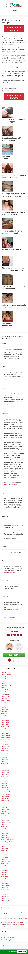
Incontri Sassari (5, 855)
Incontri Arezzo (5, 683)
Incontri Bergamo (5, 700)
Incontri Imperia (5, 766)
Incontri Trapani (5, 874)
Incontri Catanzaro (6, 726)
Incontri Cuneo (5, 742)
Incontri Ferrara (5, 748)
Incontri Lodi (4, 783)
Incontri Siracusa (5, 861)
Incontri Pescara (5, 822)
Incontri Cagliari (5, 713)
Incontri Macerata (5, 787)
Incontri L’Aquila (5, 770)
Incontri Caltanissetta (6, 716)
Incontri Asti (4, 687)
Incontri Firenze (5, 750)
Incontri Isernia (5, 768)
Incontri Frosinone (5, 757)
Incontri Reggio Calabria (7, 839)
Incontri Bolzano (5, 707)
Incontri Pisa (4, 826)
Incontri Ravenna (5, 837)
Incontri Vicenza (5, 900)
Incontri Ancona (5, 676)
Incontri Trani (4, 872)
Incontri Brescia (5, 709)
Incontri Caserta (5, 722)
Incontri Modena (5, 798)
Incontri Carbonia (5, 720)
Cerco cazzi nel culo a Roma (15, 922)
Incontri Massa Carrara (7, 792)
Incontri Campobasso (6, 718)
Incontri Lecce (4, 776)
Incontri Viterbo (5, 902)
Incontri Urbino (5, 885)
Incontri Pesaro (5, 820)
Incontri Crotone (5, 739)
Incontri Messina (5, 794)
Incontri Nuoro (4, 807)
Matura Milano (16, 90)
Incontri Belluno (5, 696)
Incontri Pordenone (6, 831)
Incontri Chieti (4, 731)
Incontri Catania (5, 724)
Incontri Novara (5, 805)
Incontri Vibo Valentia (6, 898)
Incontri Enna (4, 744)
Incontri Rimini (4, 846)
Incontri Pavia (4, 816)
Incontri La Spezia (5, 772)
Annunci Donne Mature (10, 88)
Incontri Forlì (4, 755)
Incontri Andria (4, 679)
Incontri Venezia (5, 889)
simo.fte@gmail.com (9, 572)
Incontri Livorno (5, 781)
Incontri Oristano (5, 809)
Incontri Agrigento (5, 672)
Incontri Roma (4, 848)
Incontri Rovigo (5, 850)
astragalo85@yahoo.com (11, 609)
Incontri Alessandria (6, 674)
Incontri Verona (5, 896)
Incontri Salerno (5, 852)
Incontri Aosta (4, 681)
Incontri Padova (5, 811)
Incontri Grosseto (5, 763)
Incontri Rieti (4, 844)
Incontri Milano (8, 90)
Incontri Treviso (5, 879)
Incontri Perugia (5, 818)
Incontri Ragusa (5, 835)
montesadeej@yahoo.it (10, 484)
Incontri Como (4, 733)
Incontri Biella (4, 703)
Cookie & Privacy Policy (7, 940)
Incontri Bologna (5, 705)
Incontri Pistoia (5, 829)
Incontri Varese (5, 887)
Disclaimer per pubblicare (7, 937)
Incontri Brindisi (5, 711)
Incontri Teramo (5, 865)
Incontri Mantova (5, 789)
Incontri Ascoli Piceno (6, 685)
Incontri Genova (5, 759)
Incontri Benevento (6, 698)
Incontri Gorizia (5, 761)
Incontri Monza (5, 800)
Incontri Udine (4, 883)
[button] (22, 951)
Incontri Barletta (5, 694)
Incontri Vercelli (5, 894)
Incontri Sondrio (5, 863)
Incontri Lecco (4, 779)
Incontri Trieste (5, 881)
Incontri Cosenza (5, 735)
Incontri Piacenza (5, 824)
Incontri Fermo (5, 746)
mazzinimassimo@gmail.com (12, 405)
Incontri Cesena (5, 729)
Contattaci (3, 935)
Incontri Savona (5, 857)
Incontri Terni (4, 868)
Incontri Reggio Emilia (6, 842)
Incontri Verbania (5, 892)
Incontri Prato (4, 833)
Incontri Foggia (5, 752)
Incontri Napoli (4, 803)
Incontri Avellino (5, 689)
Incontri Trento (4, 876)
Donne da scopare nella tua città (16, 916)
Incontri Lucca (4, 785)
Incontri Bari (4, 692)
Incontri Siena (4, 859)
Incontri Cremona (5, 737)
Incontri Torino (4, 870)
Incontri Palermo (5, 813)
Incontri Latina (4, 774)
